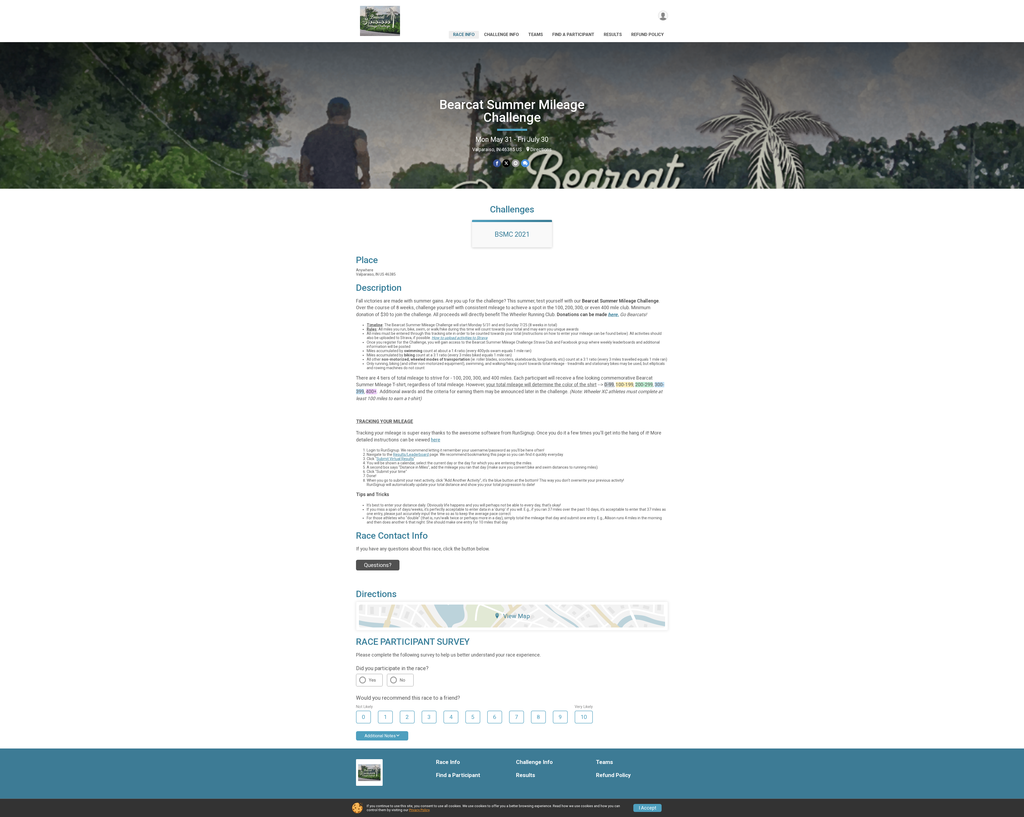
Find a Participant (573, 34)
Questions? (377, 565)
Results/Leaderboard (411, 454)
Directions (541, 149)
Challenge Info (501, 34)
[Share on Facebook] (497, 163)
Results (613, 34)
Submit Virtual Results (395, 459)
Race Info (464, 34)
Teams (535, 34)
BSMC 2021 (512, 234)
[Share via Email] (515, 163)
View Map (516, 616)
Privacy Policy (419, 810)
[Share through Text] (525, 163)
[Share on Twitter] (506, 163)
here (435, 439)
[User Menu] (663, 16)
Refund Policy (647, 34)
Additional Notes (380, 735)
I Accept (647, 808)
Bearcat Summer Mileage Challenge (512, 111)
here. (613, 314)
